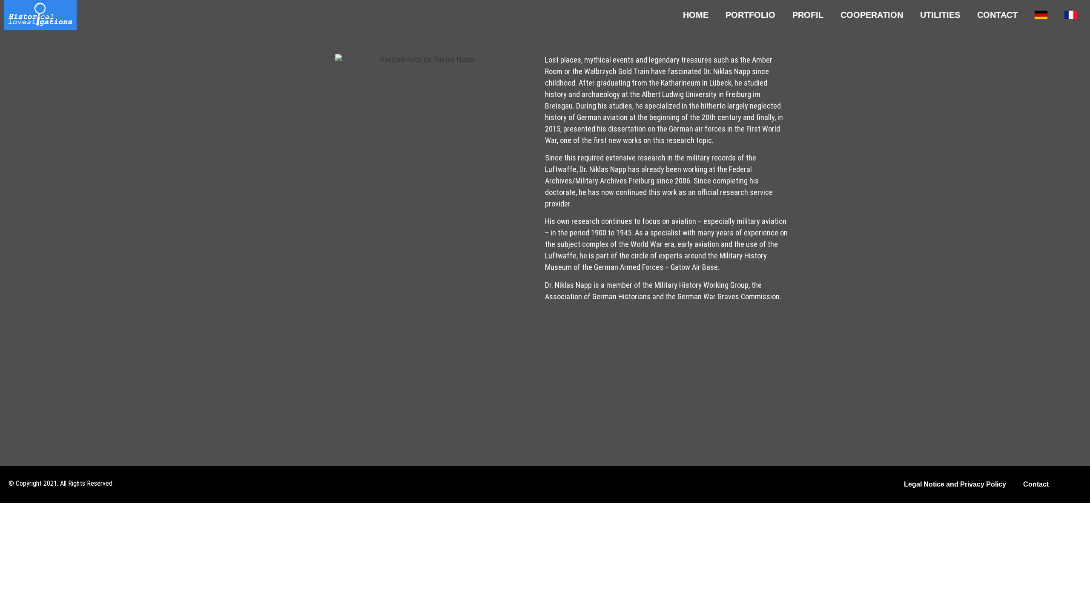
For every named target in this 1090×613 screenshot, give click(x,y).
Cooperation (871, 15)
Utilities (940, 15)
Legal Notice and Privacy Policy (955, 484)
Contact (997, 15)
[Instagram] (1077, 484)
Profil (807, 15)
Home (695, 15)
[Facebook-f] (1061, 484)
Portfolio (750, 15)
